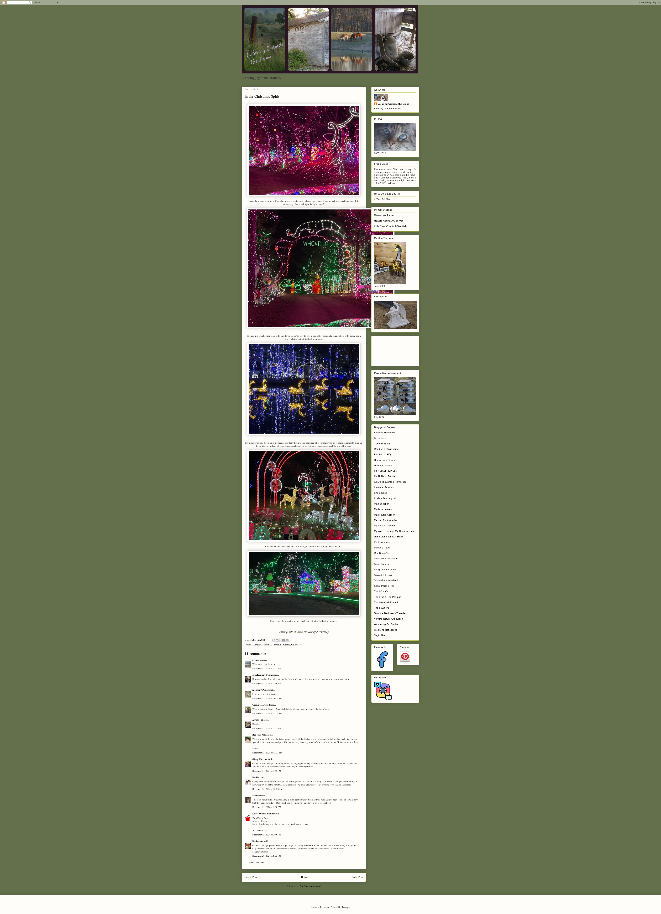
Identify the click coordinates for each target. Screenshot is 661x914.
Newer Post (251, 877)
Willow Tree (296, 644)
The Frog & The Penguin (387, 596)
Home (304, 877)
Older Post (357, 877)
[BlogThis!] (277, 640)
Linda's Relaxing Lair (385, 498)
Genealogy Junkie (384, 215)
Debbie (255, 777)
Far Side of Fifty (382, 454)
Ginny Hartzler (259, 759)
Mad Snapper (381, 503)
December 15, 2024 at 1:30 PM (266, 807)
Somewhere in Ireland (386, 580)
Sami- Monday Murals (386, 558)
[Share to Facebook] (283, 640)
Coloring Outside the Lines (393, 103)
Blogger (346, 907)
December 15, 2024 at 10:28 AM (267, 788)
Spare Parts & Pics (384, 585)
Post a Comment (256, 862)
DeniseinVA (258, 841)
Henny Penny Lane (384, 460)
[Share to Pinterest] (286, 640)
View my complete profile (387, 108)
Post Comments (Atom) (310, 886)
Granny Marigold (261, 704)
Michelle (298, 632)
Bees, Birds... (381, 438)
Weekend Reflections (385, 629)
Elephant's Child (260, 689)
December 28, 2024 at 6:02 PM (266, 855)
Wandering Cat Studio (386, 624)
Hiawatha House (383, 465)
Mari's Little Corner (384, 514)
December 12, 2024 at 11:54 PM (267, 713)
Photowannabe (382, 542)
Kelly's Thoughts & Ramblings (390, 481)
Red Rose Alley (259, 734)
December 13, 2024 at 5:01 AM (266, 728)
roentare (256, 659)
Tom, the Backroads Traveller (390, 613)
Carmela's (256, 644)
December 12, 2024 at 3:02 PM (266, 668)
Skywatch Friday (383, 575)
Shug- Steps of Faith (385, 569)
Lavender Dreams (384, 487)
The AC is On (381, 591)
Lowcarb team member (263, 813)
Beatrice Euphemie (384, 432)
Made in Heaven (383, 509)
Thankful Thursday (281, 644)
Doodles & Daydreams (386, 449)
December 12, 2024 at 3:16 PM (266, 683)
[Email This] (273, 640)
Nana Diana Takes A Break (388, 536)
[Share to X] (280, 640)
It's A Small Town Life (385, 470)
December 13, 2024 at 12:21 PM (267, 752)
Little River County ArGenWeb (390, 226)
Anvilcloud (257, 719)
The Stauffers (381, 607)
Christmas (266, 644)
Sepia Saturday (382, 564)
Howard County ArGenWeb (388, 220)
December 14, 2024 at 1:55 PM (266, 770)
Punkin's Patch (382, 547)
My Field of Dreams (384, 525)
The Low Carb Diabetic (386, 602)
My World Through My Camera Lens (394, 531)
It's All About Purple (384, 476)
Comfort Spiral (382, 443)
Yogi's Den (380, 635)
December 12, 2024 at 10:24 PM (267, 698)
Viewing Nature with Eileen (388, 618)
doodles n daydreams (262, 674)
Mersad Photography (385, 520)
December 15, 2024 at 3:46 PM (266, 834)
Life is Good (380, 492)
